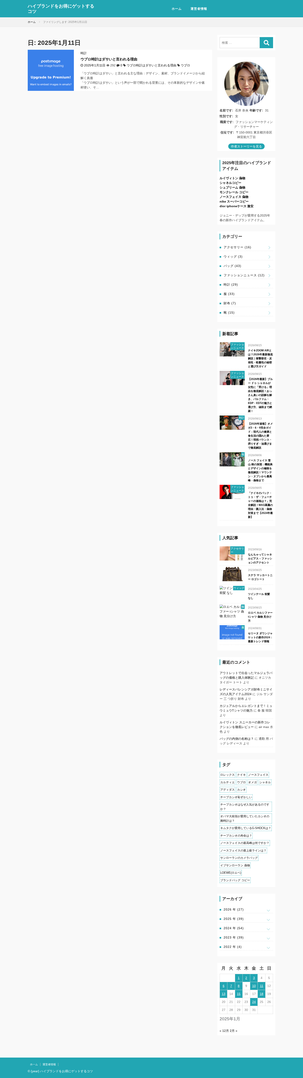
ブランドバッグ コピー (235, 880)
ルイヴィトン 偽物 (232, 178)
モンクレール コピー (234, 192)
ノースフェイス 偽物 (234, 197)
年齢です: (256, 110)
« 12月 (224, 1030)
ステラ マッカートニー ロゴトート (260, 577)
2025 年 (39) (234, 919)
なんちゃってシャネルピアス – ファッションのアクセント (260, 558)
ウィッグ (233, 256)
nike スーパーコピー (234, 201)
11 (261, 986)
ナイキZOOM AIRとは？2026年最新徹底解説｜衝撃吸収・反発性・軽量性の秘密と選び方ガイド (260, 358)
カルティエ (227, 782)
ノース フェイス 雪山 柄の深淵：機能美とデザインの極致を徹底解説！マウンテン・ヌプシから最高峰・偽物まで (260, 470)
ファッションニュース (244, 275)
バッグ (232, 266)
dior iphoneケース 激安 (237, 206)
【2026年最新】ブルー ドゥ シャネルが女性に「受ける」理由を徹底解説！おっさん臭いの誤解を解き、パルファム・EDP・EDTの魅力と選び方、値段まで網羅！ (260, 395)
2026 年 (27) (234, 909)
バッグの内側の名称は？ (237, 738)
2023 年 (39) (234, 937)
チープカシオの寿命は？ (236, 835)
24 (254, 1002)
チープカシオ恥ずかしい (236, 797)
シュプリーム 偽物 (232, 187)
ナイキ (241, 774)
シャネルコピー (230, 183)
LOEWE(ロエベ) (230, 872)
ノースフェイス (258, 774)
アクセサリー (237, 247)
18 (261, 994)
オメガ (252, 782)
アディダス (227, 789)
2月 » (233, 1030)
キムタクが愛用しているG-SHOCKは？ (245, 828)
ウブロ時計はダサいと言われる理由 (109, 59)
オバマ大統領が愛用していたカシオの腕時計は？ (244, 818)
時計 (84, 53)
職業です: (227, 122)
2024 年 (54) (234, 928)
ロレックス (227, 774)
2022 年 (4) (233, 947)
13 (223, 994)
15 (238, 994)
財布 (230, 303)
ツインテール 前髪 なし (259, 596)
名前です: (226, 110)
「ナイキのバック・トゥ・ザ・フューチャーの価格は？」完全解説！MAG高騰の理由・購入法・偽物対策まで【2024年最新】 (260, 505)
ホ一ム (177, 8)
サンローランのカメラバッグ (239, 857)
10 (254, 986)
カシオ (241, 789)
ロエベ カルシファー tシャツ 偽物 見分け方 (260, 616)
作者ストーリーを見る (246, 146)
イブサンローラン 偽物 (235, 865)
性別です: (226, 116)
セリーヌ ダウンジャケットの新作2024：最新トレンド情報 (260, 637)
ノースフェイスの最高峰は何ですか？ (244, 843)
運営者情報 (199, 8)
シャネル (265, 782)
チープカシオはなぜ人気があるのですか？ (244, 807)
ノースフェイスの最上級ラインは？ (243, 850)
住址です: (227, 132)
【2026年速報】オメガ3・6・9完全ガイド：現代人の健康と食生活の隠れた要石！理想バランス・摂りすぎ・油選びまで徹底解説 (260, 435)
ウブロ (185, 65)
